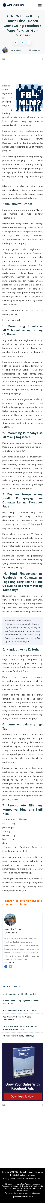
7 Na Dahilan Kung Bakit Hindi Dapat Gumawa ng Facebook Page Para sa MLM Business (22, 25)
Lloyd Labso (10, 932)
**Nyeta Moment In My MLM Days (18, 1036)
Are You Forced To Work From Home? (20, 1010)
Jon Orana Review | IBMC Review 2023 (20, 994)
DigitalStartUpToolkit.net (24, 1175)
